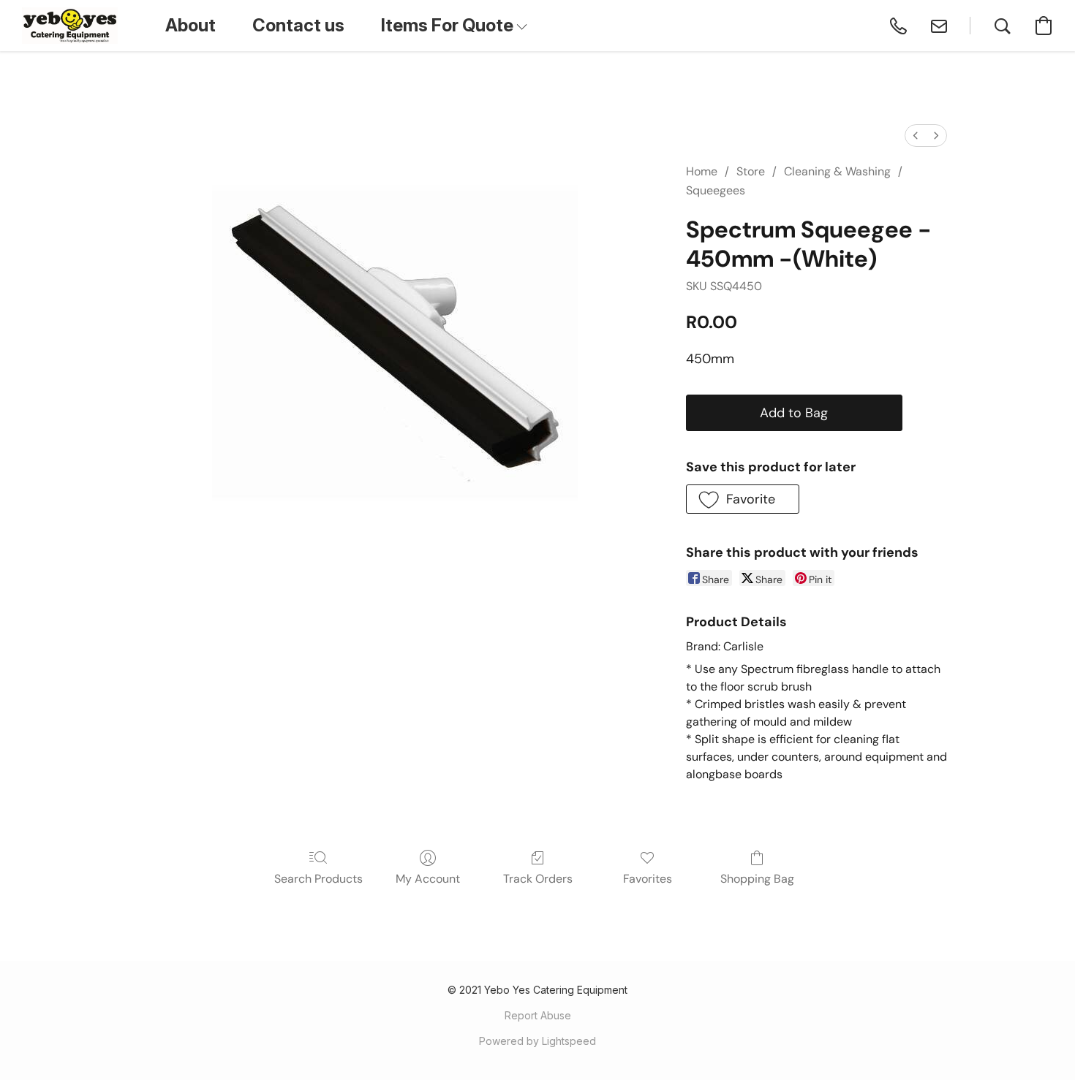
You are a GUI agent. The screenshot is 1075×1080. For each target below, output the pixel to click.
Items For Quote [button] (449, 25)
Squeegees (715, 190)
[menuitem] (915, 135)
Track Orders (538, 878)
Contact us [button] (298, 25)
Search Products (318, 878)
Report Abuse (538, 1015)
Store (750, 171)
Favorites (647, 878)
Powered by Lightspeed (537, 1041)
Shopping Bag (757, 878)
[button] (70, 25)
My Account (428, 878)
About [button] (190, 25)
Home (701, 171)
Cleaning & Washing (837, 171)
